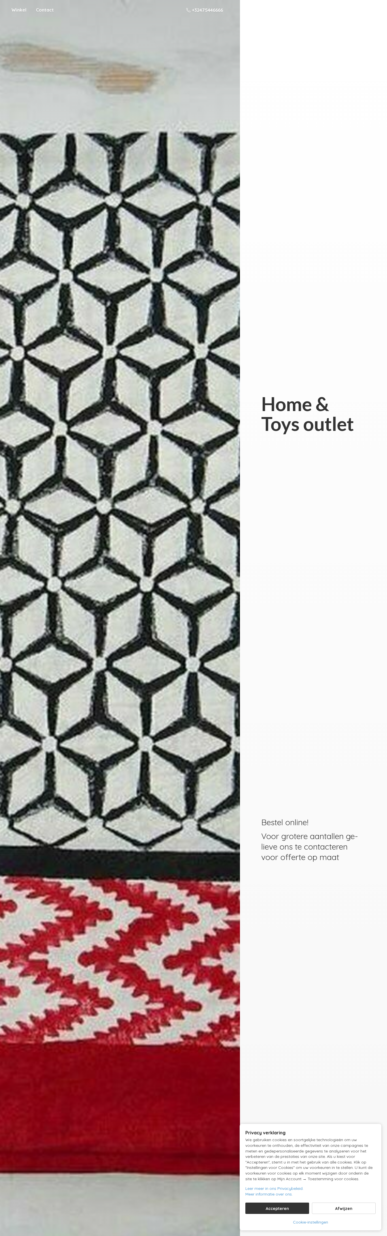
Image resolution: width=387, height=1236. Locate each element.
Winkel (18, 10)
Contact (45, 10)
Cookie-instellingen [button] (310, 1222)
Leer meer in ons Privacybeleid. (274, 1188)
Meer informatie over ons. (269, 1194)
